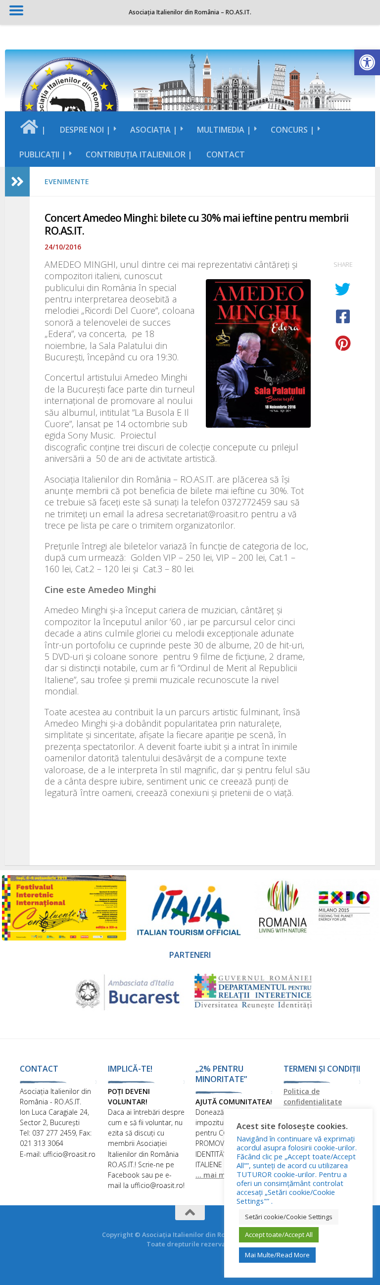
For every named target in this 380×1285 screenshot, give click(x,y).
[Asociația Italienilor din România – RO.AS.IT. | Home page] (69, 106)
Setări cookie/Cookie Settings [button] (288, 1216)
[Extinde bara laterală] (17, 182)
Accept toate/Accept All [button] (279, 1234)
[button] (367, 62)
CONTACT (225, 154)
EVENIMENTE (67, 181)
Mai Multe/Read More (277, 1254)
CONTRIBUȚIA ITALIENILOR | (139, 154)
